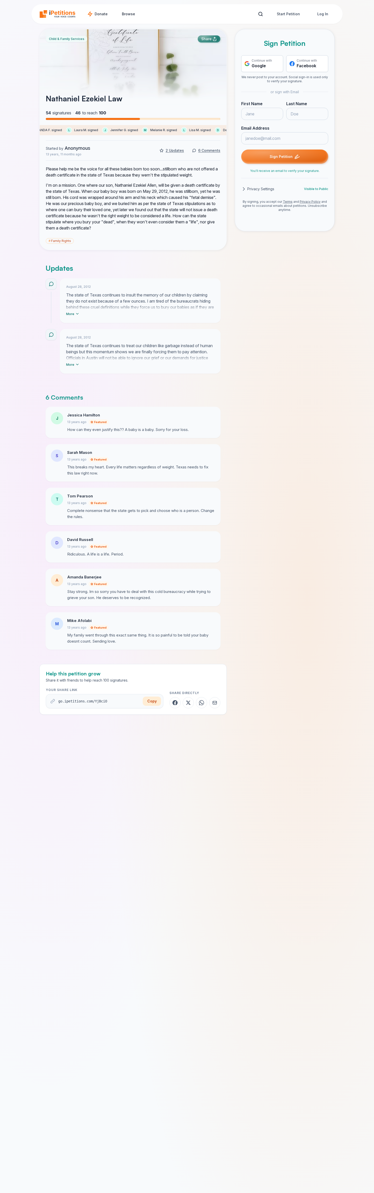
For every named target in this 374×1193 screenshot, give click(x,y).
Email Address (255, 128)
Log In (322, 14)
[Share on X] (188, 702)
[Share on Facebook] (175, 702)
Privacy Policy (310, 202)
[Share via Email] (214, 702)
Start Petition (288, 14)
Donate (101, 14)
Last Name (296, 103)
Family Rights (60, 241)
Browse (128, 14)
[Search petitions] (260, 14)
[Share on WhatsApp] (201, 702)
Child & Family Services (66, 39)
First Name (252, 103)
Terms (288, 202)
